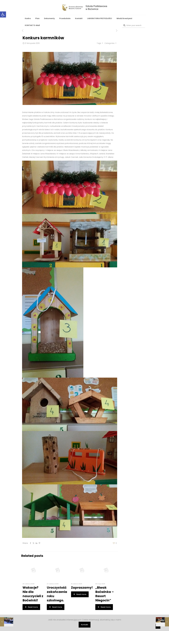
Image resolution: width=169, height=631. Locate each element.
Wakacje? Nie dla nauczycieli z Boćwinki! (33, 593)
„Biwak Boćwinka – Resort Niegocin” (104, 593)
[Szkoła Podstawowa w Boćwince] (84, 7)
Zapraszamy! (82, 587)
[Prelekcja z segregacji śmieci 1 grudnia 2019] (162, 621)
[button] (3, 14)
